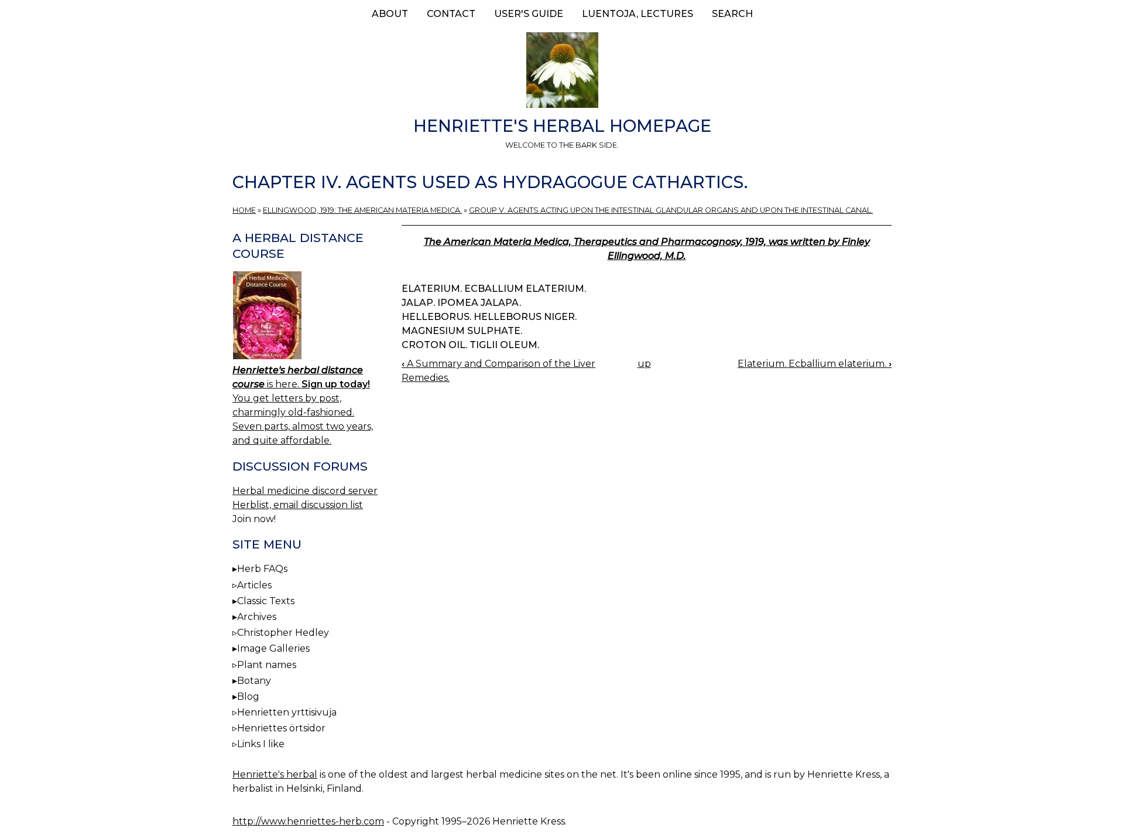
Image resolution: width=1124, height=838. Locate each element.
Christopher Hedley (283, 632)
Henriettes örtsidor (281, 728)
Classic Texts (265, 601)
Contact (451, 13)
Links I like (261, 744)
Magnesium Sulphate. (462, 330)
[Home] (562, 72)
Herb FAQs (262, 568)
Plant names (266, 664)
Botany (254, 680)
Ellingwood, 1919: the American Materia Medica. (362, 210)
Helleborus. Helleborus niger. (489, 316)
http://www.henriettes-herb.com (308, 821)
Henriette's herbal (274, 774)
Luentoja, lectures (637, 13)
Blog (248, 696)
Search (732, 13)
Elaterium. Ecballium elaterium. (494, 288)
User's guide (528, 13)
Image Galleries (273, 648)
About (390, 13)
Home (244, 210)
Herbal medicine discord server (305, 490)
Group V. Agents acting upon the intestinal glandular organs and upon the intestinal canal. (671, 210)
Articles (254, 585)
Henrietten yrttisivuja (287, 712)
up (644, 363)
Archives (256, 616)
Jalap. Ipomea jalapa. (461, 302)
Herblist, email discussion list (297, 504)
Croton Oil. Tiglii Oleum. (470, 344)
